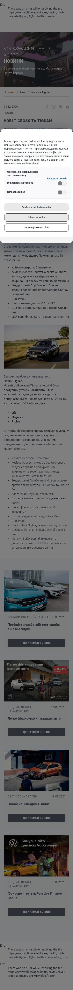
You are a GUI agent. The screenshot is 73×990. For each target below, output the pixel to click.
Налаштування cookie (37, 227)
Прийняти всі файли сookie (36, 207)
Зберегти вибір (36, 217)
